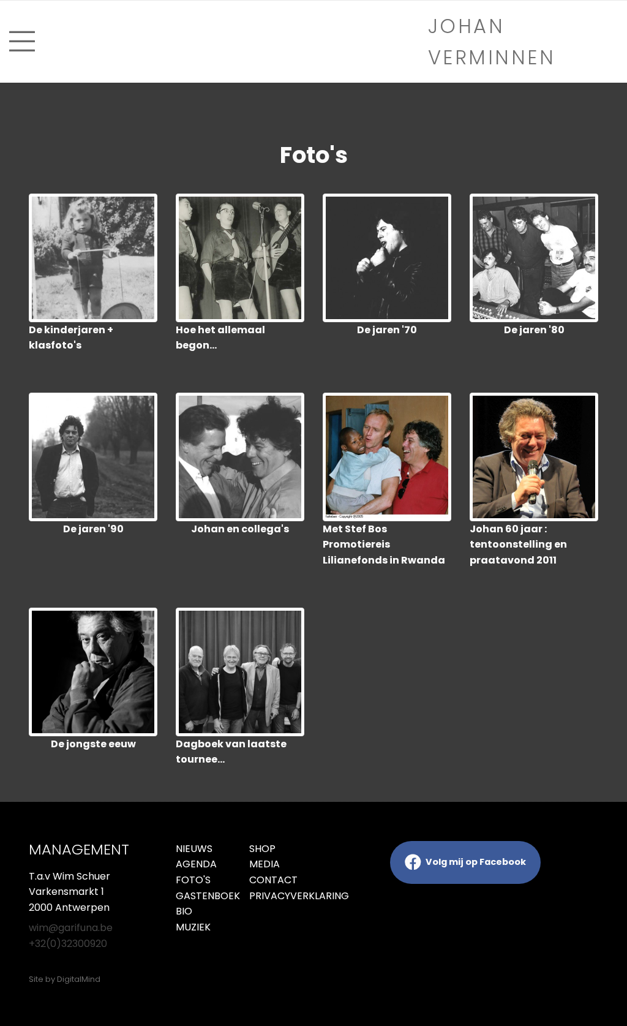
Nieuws (194, 849)
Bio (184, 911)
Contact (273, 880)
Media (264, 864)
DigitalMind (78, 979)
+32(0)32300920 (68, 944)
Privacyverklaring (276, 896)
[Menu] (157, 41)
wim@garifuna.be (71, 928)
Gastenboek (203, 896)
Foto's (193, 880)
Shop (262, 849)
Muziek (193, 927)
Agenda (196, 864)
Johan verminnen (492, 41)
